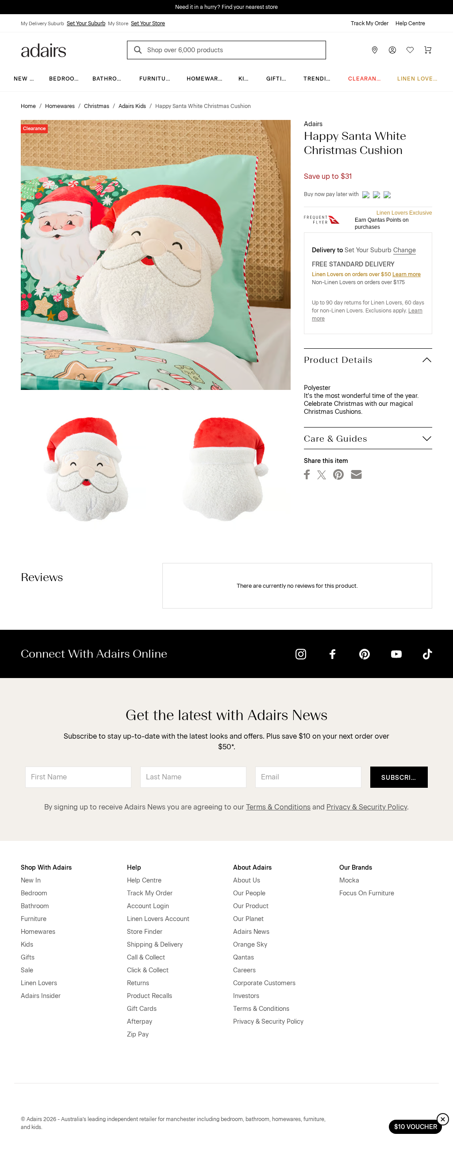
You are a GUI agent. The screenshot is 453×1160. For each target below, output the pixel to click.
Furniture (156, 79)
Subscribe (400, 778)
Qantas (243, 957)
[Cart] (427, 50)
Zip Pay (138, 1034)
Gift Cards (142, 1009)
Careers (244, 970)
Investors (246, 996)
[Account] (392, 50)
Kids (245, 79)
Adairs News (251, 932)
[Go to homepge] (43, 49)
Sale (27, 970)
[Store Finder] (374, 50)
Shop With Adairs (46, 867)
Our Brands (355, 867)
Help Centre (410, 23)
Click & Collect (148, 970)
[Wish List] (410, 50)
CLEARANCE (366, 79)
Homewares (206, 79)
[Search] (139, 51)
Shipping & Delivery (155, 944)
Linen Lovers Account (158, 919)
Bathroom (109, 79)
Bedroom (64, 79)
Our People (249, 893)
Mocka (349, 880)
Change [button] (404, 250)
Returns (138, 983)
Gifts (28, 957)
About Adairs (252, 867)
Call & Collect (146, 957)
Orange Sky (250, 944)
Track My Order (369, 23)
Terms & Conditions (278, 807)
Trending (319, 79)
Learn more (406, 274)
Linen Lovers (419, 79)
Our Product (251, 906)
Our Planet (248, 919)
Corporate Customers (264, 983)
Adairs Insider (41, 996)
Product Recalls (149, 996)
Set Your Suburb (86, 23)
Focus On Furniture (366, 893)
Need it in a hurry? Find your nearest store (226, 7)
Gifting (278, 79)
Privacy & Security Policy (366, 807)
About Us (246, 880)
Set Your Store (148, 23)
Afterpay (139, 1021)
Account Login (148, 906)
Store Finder (144, 932)
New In (25, 79)
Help (134, 867)
